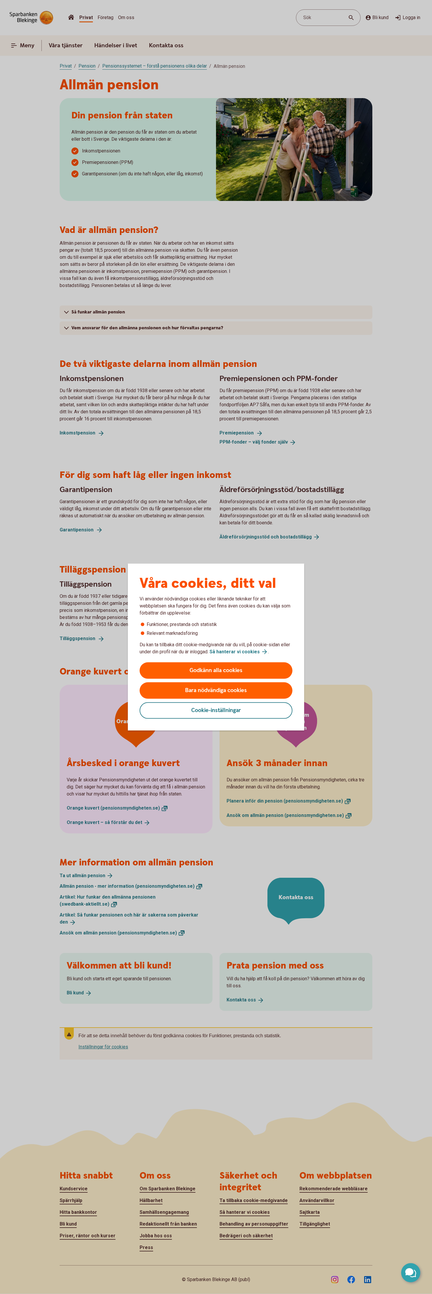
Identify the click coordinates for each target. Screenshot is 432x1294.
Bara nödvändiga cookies (216, 690)
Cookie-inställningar (216, 710)
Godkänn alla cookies (216, 670)
